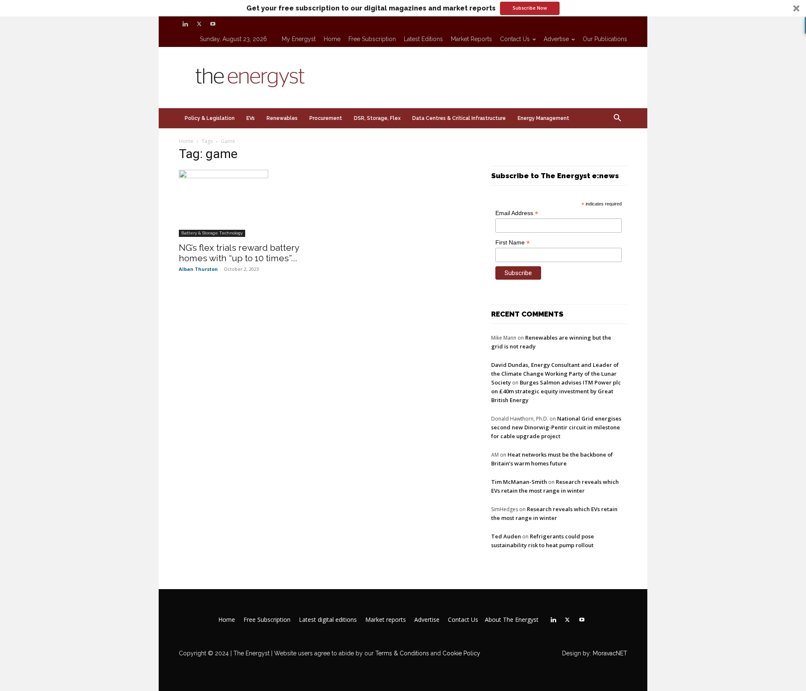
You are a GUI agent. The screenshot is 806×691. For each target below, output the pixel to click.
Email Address (516, 213)
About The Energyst (512, 619)
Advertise (556, 39)
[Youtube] (213, 23)
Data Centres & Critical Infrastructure (459, 118)
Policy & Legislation (210, 118)
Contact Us (515, 39)
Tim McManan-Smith (519, 482)
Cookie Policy (461, 653)
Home (332, 39)
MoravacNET (610, 653)
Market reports (471, 39)
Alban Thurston (198, 269)
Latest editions (423, 39)
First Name (512, 243)
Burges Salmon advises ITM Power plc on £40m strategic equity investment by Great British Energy (556, 391)
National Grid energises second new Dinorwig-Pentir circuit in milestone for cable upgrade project (556, 427)
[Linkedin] (185, 23)
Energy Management (543, 118)
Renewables (282, 118)
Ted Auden (506, 536)
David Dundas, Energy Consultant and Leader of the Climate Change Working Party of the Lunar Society (555, 373)
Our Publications (605, 39)
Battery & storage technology (212, 233)
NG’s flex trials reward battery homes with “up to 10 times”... (239, 252)
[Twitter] (199, 23)
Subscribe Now (530, 8)
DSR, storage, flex (377, 118)
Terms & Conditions (401, 653)
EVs (250, 118)
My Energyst (299, 39)
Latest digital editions (328, 619)
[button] (403, 8)
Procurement (325, 118)
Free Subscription (372, 39)
